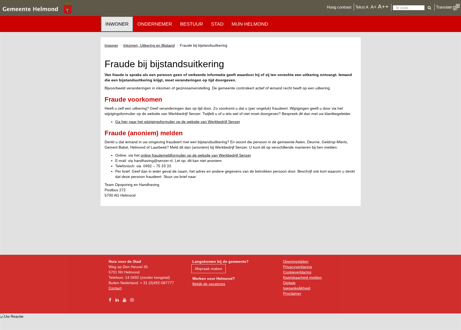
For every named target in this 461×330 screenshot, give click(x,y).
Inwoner (117, 24)
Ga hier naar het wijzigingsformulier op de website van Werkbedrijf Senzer (177, 122)
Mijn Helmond (250, 24)
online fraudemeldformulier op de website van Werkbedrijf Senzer (196, 155)
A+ (374, 7)
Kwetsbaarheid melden (302, 277)
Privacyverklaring (297, 267)
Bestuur (191, 24)
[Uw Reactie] (11, 316)
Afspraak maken (208, 269)
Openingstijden (295, 261)
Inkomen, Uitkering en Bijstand (149, 45)
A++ (383, 6)
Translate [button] (444, 7)
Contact (115, 288)
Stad (217, 24)
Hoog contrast (339, 7)
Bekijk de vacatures (208, 284)
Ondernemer (154, 24)
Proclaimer (292, 293)
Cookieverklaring (297, 272)
